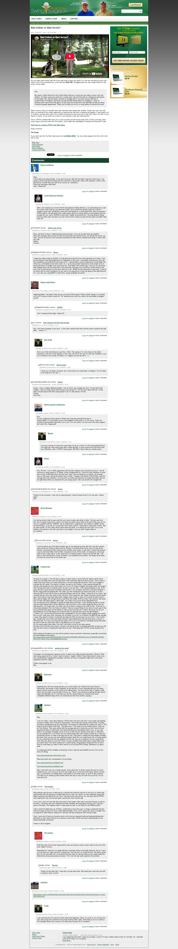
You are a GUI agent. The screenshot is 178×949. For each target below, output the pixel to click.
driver (60, 489)
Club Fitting (36, 146)
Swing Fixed (67, 933)
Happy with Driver (48, 282)
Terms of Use (91, 944)
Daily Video (36, 19)
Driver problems (47, 165)
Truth (46, 906)
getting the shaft (62, 648)
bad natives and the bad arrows (56, 323)
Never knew (61, 365)
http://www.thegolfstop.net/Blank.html (50, 763)
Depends (48, 674)
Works (50, 433)
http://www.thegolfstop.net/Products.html (51, 755)
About (63, 19)
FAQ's (117, 944)
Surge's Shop (51, 19)
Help (112, 944)
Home (33, 23)
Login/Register (135, 5)
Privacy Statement (103, 944)
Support (74, 19)
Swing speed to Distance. (54, 405)
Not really (48, 340)
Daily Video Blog (42, 23)
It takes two (45, 567)
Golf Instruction (37, 144)
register (66, 155)
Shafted (47, 705)
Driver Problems (37, 148)
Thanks (55, 865)
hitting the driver (55, 228)
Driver (55, 252)
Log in (60, 155)
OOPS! (59, 307)
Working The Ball (131, 76)
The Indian (48, 787)
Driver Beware (46, 508)
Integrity (44, 882)
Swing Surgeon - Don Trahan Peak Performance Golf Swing (49, 8)
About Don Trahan (38, 936)
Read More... (67, 940)
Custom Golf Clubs (38, 150)
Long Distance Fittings (53, 196)
